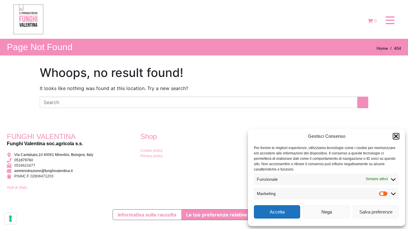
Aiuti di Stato (17, 187)
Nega (326, 211)
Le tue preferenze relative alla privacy (230, 215)
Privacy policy (151, 156)
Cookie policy (151, 150)
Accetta (277, 211)
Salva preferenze (375, 211)
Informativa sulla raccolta (147, 215)
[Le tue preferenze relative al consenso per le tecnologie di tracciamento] (10, 218)
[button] (396, 136)
